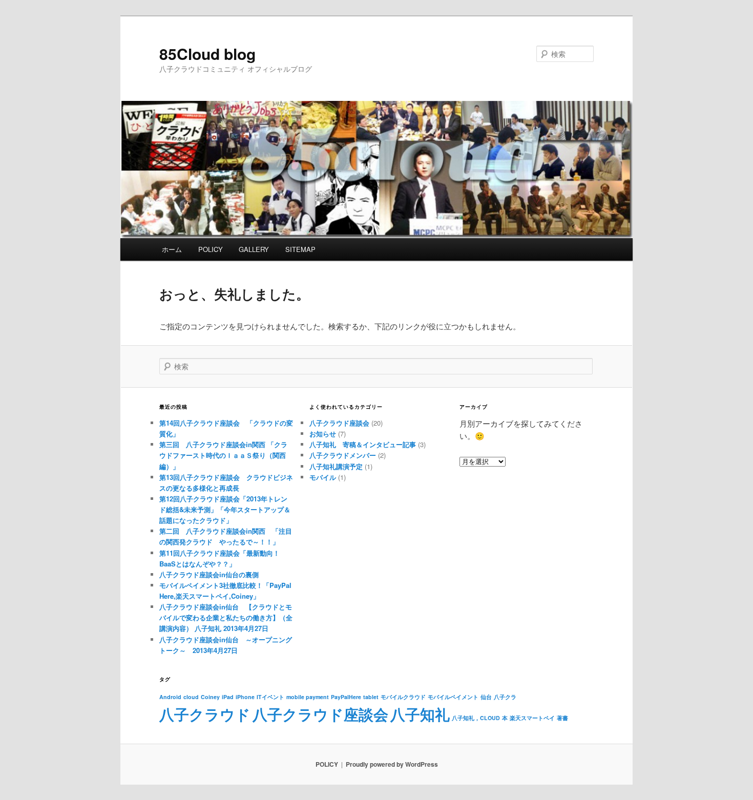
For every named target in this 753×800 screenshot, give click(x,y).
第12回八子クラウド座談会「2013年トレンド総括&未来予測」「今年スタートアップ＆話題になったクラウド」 (224, 509)
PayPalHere (346, 697)
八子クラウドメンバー (342, 455)
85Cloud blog (207, 54)
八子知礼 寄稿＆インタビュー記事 (362, 444)
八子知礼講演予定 (336, 466)
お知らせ (322, 433)
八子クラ (505, 697)
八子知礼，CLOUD (476, 718)
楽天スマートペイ (532, 718)
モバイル (322, 477)
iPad (228, 697)
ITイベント (270, 697)
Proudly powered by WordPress (392, 764)
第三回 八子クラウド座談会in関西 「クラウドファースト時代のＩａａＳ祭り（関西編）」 (223, 455)
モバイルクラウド (403, 697)
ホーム (172, 249)
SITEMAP (300, 249)
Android (170, 697)
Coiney (210, 697)
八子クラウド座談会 (339, 423)
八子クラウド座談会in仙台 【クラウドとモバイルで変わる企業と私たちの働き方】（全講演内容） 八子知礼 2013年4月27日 (225, 617)
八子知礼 (420, 714)
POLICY (210, 249)
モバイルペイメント (453, 697)
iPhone (245, 697)
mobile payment (307, 697)
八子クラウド (204, 714)
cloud (191, 697)
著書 (562, 718)
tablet (371, 697)
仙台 (486, 697)
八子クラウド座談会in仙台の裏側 (209, 574)
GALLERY (254, 249)
